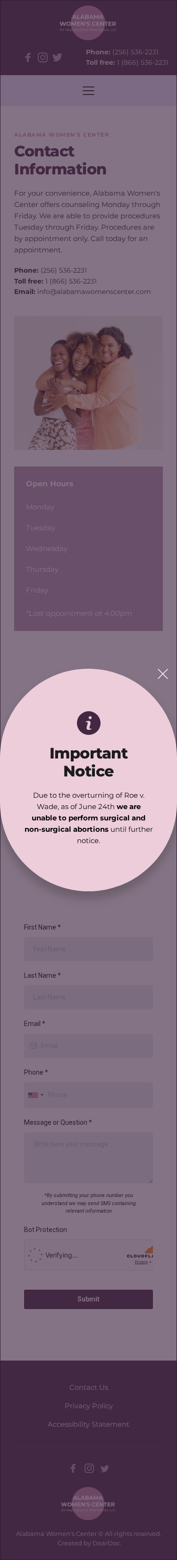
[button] (163, 674)
